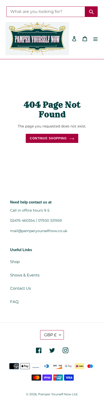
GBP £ (50, 334)
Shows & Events (24, 275)
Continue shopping (48, 138)
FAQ (14, 301)
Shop (15, 261)
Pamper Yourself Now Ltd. (58, 394)
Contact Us (20, 288)
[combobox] (45, 11)
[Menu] (95, 38)
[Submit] (91, 11)
